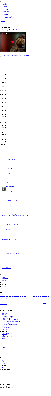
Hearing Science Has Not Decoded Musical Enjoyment (12, 16)
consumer (7, 296)
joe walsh (9, 301)
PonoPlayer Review (5, 14)
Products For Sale (4, 280)
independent (15, 300)
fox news (42, 298)
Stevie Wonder (15, 307)
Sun (34, 307)
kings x (22, 301)
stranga (2, 18)
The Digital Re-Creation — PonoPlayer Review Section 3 (10, 316)
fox (39, 298)
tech (21, 290)
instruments (21, 300)
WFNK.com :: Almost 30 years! (6, 327)
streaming (19, 307)
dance (38, 296)
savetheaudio (9, 306)
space (7, 307)
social (41, 306)
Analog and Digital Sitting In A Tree (9, 17)
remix (33, 305)
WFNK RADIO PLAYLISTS (5, 326)
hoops (5, 300)
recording (28, 305)
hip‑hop (1, 300)
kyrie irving (25, 301)
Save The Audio (5, 15)
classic (9, 55)
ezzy (6, 31)
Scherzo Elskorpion (19, 306)
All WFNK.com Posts (4, 3)
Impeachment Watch (4, 313)
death (48, 296)
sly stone (39, 306)
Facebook (15, 298)
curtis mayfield (35, 296)
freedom (45, 298)
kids (17, 301)
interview (27, 300)
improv (13, 300)
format (35, 298)
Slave (30, 306)
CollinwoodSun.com (5, 8)
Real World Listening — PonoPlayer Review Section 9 (10, 320)
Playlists (4, 5)
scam (16, 306)
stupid (24, 307)
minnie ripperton (14, 55)
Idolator (3, 360)
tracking (45, 307)
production (4, 305)
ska (28, 306)
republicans (36, 305)
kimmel (20, 301)
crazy (20, 296)
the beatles (38, 307)
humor (10, 300)
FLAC (27, 298)
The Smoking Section (4, 363)
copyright (10, 296)
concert (4, 296)
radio (22, 305)
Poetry (4, 7)
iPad (31, 300)
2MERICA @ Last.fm (4, 345)
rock (16, 290)
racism (21, 305)
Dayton (46, 296)
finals (22, 298)
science (24, 306)
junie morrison (15, 301)
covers (18, 296)
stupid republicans (27, 307)
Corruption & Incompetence (5, 333)
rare (18, 55)
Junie (11, 301)
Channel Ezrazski (4, 347)
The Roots (41, 307)
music (17, 55)
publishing (10, 305)
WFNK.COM (3, 21)
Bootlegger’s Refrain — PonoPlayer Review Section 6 (10, 318)
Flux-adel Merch (4, 348)
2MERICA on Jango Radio (5, 346)
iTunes (37, 300)
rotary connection (21, 55)
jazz (46, 300)
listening (44, 301)
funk (10, 55)
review (42, 305)
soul (24, 55)
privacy (1, 305)
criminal (25, 296)
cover (16, 296)
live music (49, 301)
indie (18, 300)
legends (40, 301)
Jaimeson (42, 300)
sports (10, 307)
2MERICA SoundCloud (6, 9)
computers (1, 296)
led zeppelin (32, 301)
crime (22, 296)
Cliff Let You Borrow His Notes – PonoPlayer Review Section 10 (11, 321)
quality (15, 305)
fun (50, 298)
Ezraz (12, 298)
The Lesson (3, 362)
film (20, 298)
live (42, 288)
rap (24, 305)
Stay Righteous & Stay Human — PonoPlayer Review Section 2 (11, 315)
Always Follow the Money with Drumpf (7, 336)
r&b (17, 305)
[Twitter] (0, 25)
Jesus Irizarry (1, 301)
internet (24, 300)
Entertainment (5, 4)
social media (44, 306)
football (33, 298)
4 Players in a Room (4, 334)
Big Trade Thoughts (4, 337)
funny (30, 288)
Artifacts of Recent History (6, 323)
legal (35, 301)
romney (4, 306)
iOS (29, 300)
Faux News (18, 298)
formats (38, 298)
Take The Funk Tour (7, 12)
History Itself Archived (6, 325)
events (10, 298)
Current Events (5, 6)
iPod (35, 300)
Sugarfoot (31, 307)
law (27, 301)
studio (22, 307)
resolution (39, 305)
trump (3, 308)
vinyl (14, 308)
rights (44, 305)
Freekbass (48, 298)
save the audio (13, 306)
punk (13, 305)
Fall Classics (3, 338)
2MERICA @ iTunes (4, 344)
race (18, 305)
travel (47, 307)
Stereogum (3, 361)
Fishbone (25, 298)
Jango (44, 300)
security (26, 306)
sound (5, 307)
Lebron (30, 301)
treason (49, 307)
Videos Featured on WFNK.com (7, 11)
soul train (3, 307)
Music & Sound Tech (4, 13)
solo (47, 306)
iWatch (39, 300)
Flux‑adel (30, 298)
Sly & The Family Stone (34, 306)
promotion (7, 305)
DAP (40, 296)
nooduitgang (4, 19)
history (3, 300)
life (40, 288)
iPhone (33, 300)
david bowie (43, 296)
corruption (13, 296)
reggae (31, 305)
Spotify (12, 307)
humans (8, 300)
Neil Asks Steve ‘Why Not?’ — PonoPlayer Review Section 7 (11, 319)
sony (48, 306)
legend (37, 301)
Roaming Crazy (49, 305)
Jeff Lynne (49, 300)
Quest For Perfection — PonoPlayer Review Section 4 (10, 317)
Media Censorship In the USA (5, 339)
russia (6, 306)
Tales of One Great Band (5, 335)
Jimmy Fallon (5, 301)
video (25, 290)
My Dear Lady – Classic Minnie (8, 30)
